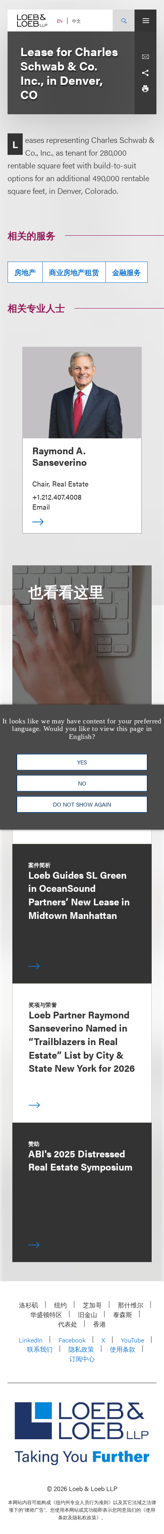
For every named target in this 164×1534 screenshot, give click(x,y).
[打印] (145, 89)
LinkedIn (31, 1339)
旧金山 (87, 1314)
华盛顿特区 (46, 1314)
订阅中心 (82, 1358)
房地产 (25, 272)
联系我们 (40, 1349)
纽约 (60, 1304)
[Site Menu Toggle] (145, 20)
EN (59, 21)
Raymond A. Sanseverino (59, 456)
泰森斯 (122, 1314)
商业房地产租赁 (74, 272)
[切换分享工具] (145, 73)
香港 (99, 1324)
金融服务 (126, 272)
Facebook (72, 1339)
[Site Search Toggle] (124, 20)
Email (41, 507)
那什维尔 (130, 1304)
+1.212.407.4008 (57, 497)
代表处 (67, 1324)
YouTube (132, 1339)
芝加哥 (92, 1304)
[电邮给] (145, 57)
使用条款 (122, 1349)
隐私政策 (81, 1349)
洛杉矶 (28, 1304)
